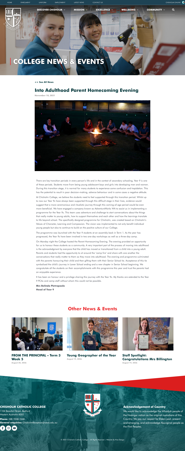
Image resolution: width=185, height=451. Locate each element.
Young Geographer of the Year (91, 355)
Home (9, 2)
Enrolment (25, 2)
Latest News (79, 2)
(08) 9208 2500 (17, 419)
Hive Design (119, 440)
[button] (173, 2)
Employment (60, 2)
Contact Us (98, 2)
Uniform (42, 2)
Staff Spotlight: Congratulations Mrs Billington (147, 357)
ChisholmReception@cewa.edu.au (40, 422)
